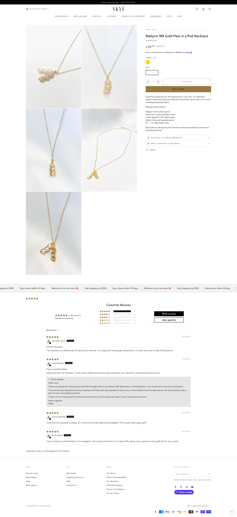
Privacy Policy (113, 493)
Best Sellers (31, 477)
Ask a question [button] (169, 320)
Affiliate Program (115, 485)
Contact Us (71, 485)
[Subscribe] (209, 474)
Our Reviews (112, 481)
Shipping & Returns (75, 477)
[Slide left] (28, 2)
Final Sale (152, 72)
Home (148, 29)
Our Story (111, 473)
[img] (52, 337)
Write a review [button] (169, 314)
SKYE (34, 506)
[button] (197, 9)
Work (153, 29)
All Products (31, 485)
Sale (28, 481)
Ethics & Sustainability (117, 477)
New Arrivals (32, 473)
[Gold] (148, 62)
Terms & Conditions (116, 489)
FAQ (68, 481)
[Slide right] (209, 2)
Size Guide (71, 473)
